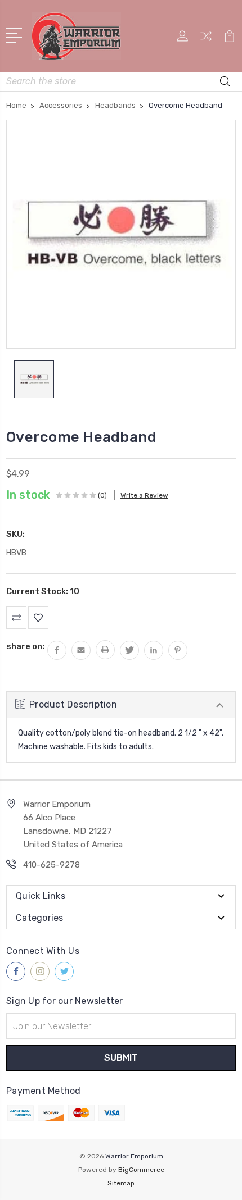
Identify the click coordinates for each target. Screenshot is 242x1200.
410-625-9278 (51, 865)
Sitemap (121, 1183)
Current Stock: (42, 591)
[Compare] (206, 39)
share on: (25, 646)
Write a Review (144, 495)
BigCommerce (141, 1170)
